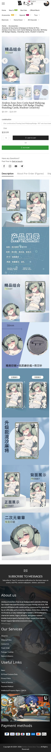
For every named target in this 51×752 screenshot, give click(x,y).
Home (4, 26)
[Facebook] (4, 166)
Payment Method (7, 686)
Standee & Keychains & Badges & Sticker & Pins (20, 28)
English (33, 1)
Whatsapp (6, 623)
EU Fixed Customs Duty (9, 674)
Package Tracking (7, 652)
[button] (3, 3)
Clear (5, 128)
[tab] (8, 174)
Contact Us (5, 644)
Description (8, 173)
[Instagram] (10, 166)
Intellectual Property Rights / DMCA (13, 690)
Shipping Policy (6, 640)
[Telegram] (21, 166)
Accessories (13, 26)
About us (8, 595)
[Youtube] (16, 166)
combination (6, 119)
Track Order (5, 648)
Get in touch (17, 161)
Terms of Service (7, 682)
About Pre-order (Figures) (30, 173)
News (3, 670)
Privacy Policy (6, 678)
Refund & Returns (7, 656)
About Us (4, 636)
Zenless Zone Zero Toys (31, 747)
